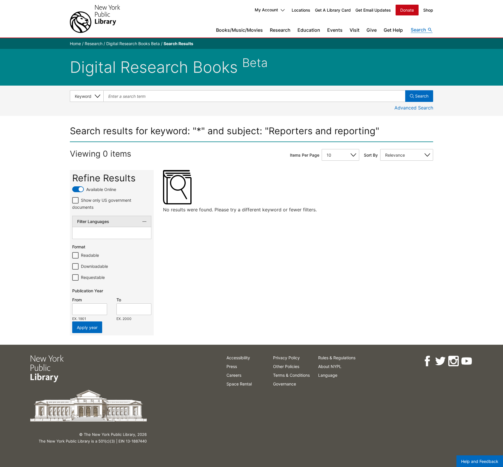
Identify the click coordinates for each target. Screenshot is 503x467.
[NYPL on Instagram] (453, 361)
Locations (301, 10)
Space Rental (239, 383)
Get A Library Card (333, 10)
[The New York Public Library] (95, 19)
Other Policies (286, 366)
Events (335, 30)
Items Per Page (304, 155)
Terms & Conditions (291, 375)
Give (371, 30)
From (77, 299)
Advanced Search (413, 108)
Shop (428, 10)
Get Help (393, 30)
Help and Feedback (479, 461)
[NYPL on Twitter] (440, 361)
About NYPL (329, 366)
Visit (354, 30)
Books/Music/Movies (239, 30)
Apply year (87, 327)
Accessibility (238, 357)
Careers (233, 375)
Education (308, 30)
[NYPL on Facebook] (427, 361)
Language (327, 375)
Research (280, 30)
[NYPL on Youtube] (466, 361)
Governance (284, 383)
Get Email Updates (373, 10)
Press (231, 366)
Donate (407, 10)
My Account (266, 9)
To (118, 299)
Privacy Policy (286, 357)
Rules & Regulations (336, 357)
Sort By (371, 155)
